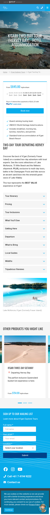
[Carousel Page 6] (22, 303)
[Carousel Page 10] (35, 303)
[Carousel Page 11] (38, 303)
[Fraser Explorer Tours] (5, 7)
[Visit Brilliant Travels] (13, 2)
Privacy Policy (34, 505)
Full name (8, 425)
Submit (25, 455)
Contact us (13, 482)
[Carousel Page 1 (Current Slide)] (5, 303)
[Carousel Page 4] (15, 303)
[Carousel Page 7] (25, 303)
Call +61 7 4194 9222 (19, 476)
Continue (9, 510)
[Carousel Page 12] (42, 303)
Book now (25, 111)
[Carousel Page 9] (32, 303)
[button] (7, 94)
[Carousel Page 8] (28, 303)
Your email (8, 434)
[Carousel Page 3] (11, 303)
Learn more (17, 104)
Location (7, 444)
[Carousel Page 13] (45, 303)
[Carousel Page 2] (8, 303)
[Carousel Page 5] (18, 303)
